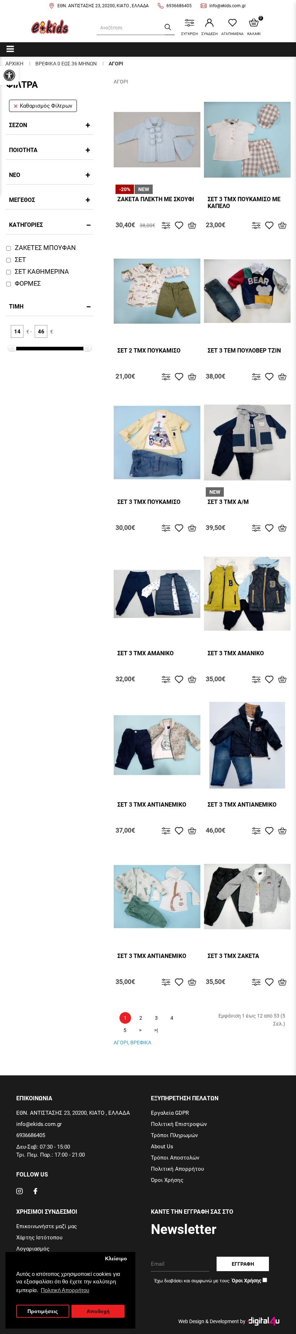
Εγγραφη (243, 1264)
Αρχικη (14, 63)
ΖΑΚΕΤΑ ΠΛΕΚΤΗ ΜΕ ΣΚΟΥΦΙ (155, 199)
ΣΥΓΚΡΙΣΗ (189, 34)
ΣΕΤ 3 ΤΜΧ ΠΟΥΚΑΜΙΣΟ (148, 501)
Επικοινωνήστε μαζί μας (46, 1226)
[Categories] (10, 48)
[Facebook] (35, 1192)
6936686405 (179, 5)
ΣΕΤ (20, 259)
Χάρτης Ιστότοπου (39, 1237)
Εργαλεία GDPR (170, 1113)
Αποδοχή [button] (98, 1311)
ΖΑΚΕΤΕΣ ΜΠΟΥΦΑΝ (45, 247)
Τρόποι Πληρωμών (174, 1135)
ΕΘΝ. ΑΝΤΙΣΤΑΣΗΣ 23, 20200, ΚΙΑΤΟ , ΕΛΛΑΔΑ (103, 5)
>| (156, 1030)
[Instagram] (19, 1192)
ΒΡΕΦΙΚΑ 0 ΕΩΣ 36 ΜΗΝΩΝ (66, 63)
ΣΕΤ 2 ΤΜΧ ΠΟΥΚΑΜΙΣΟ (148, 350)
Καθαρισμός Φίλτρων (46, 106)
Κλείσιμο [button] (116, 1258)
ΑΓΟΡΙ (116, 63)
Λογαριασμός (32, 1249)
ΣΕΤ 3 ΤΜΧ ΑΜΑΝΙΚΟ (145, 653)
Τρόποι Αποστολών (175, 1157)
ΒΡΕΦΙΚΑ (140, 1042)
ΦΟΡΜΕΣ (28, 283)
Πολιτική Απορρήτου (177, 1169)
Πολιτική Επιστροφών (179, 1124)
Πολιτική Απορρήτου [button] (65, 1290)
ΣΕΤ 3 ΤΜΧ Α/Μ (228, 501)
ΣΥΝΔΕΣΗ (209, 34)
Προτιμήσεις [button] (42, 1311)
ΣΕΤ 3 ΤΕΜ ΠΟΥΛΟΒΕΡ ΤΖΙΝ (244, 350)
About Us (162, 1146)
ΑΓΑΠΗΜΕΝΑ (232, 34)
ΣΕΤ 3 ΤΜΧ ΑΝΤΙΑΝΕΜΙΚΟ (151, 804)
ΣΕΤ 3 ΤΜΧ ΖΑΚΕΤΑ (233, 956)
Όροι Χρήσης (167, 1180)
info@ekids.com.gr (227, 5)
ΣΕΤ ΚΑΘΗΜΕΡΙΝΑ (42, 271)
